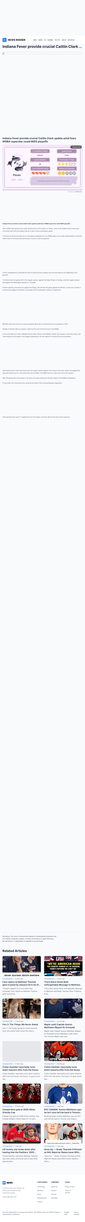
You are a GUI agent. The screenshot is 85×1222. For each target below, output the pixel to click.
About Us (54, 1187)
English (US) (66, 1213)
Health (64, 40)
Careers (53, 1194)
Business (50, 40)
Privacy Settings (76, 1213)
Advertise (54, 1198)
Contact (53, 1190)
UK (45, 40)
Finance (39, 1202)
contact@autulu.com (9, 1197)
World (40, 40)
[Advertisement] (42, 17)
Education (71, 40)
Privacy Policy (70, 1187)
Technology (41, 1187)
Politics (57, 40)
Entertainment (42, 1198)
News (35, 40)
